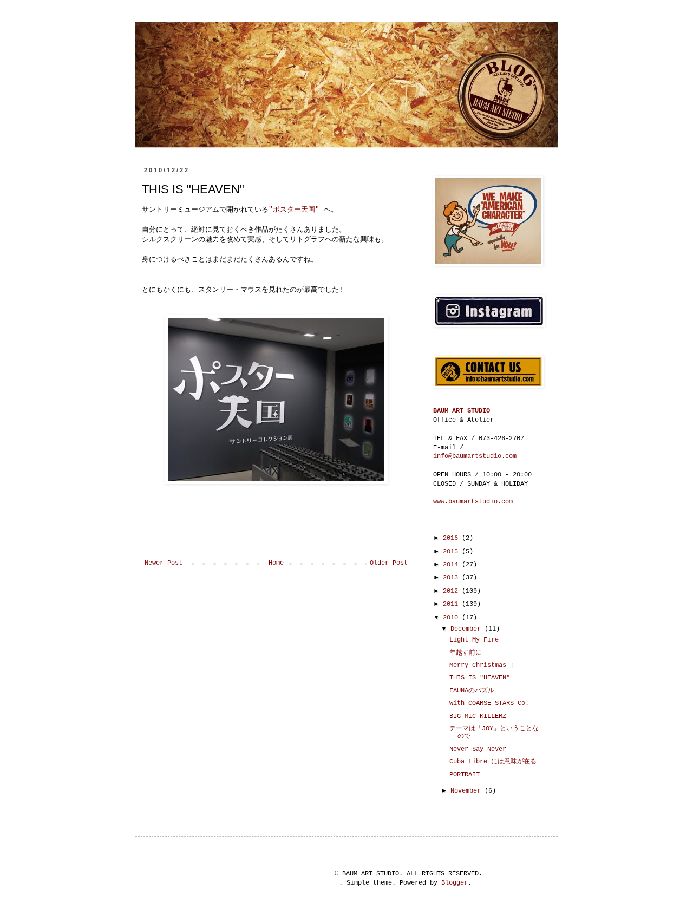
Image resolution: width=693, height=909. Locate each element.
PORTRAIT (464, 775)
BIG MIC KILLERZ (477, 716)
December (467, 629)
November (467, 791)
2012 (452, 591)
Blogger (454, 883)
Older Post (389, 563)
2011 (452, 604)
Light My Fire (474, 640)
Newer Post (163, 563)
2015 (452, 551)
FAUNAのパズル (471, 691)
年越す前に (465, 653)
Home (276, 563)
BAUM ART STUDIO (461, 411)
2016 (452, 538)
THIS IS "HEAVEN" (479, 678)
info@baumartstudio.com (475, 456)
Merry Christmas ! (481, 665)
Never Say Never (477, 749)
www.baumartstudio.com (473, 502)
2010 (452, 618)
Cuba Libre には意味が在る (493, 762)
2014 (452, 564)
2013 (452, 577)
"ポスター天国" (296, 210)
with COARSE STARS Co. (489, 703)
